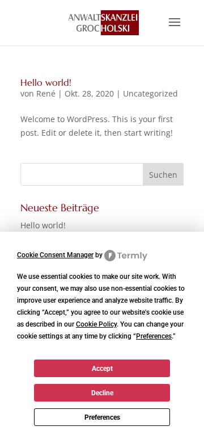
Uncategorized (150, 93)
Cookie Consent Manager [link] (55, 255)
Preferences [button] (154, 336)
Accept (102, 369)
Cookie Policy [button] (96, 324)
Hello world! (45, 82)
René (46, 93)
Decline (102, 393)
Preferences (102, 417)
